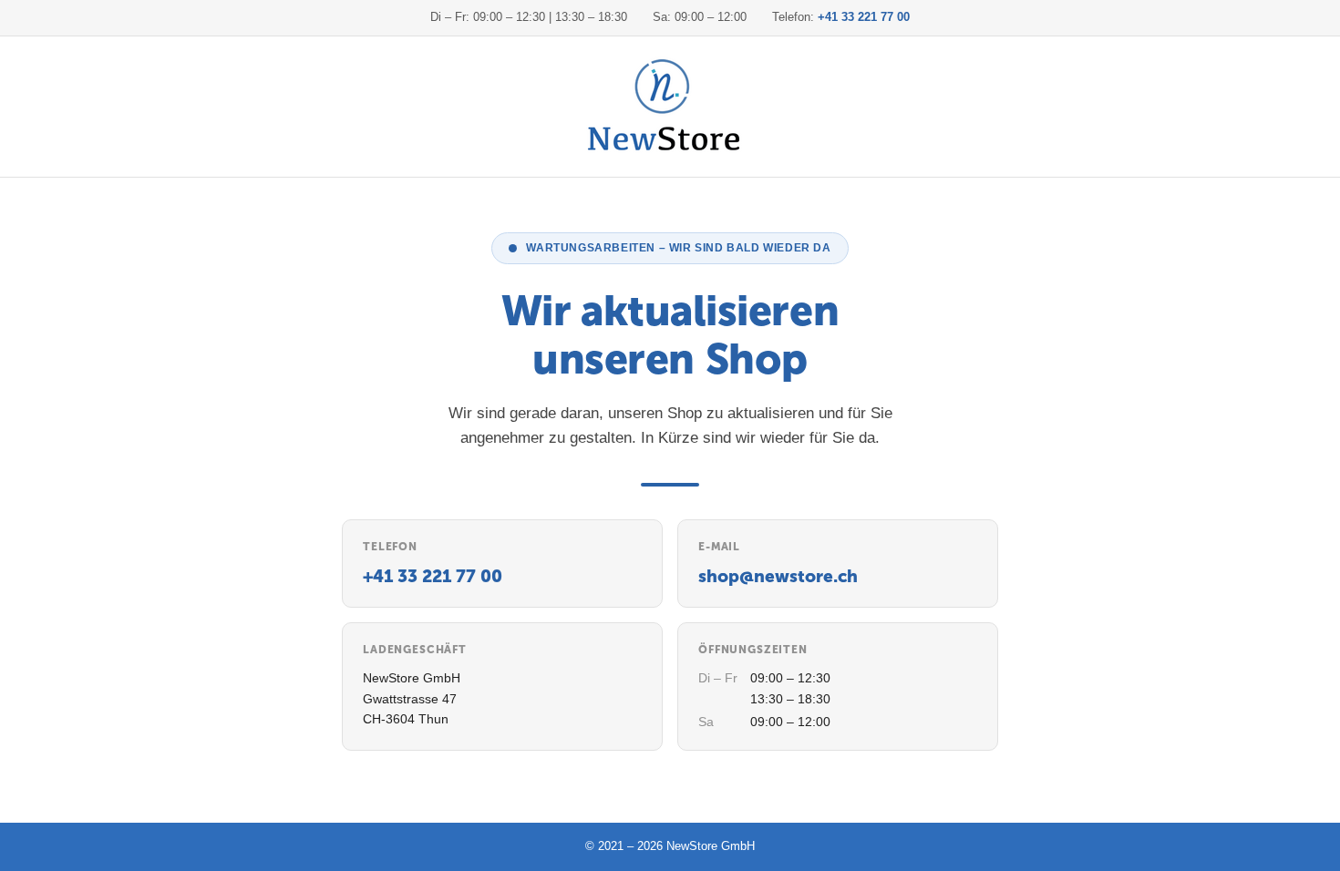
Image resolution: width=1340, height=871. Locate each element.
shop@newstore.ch (778, 576)
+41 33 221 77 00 (864, 17)
